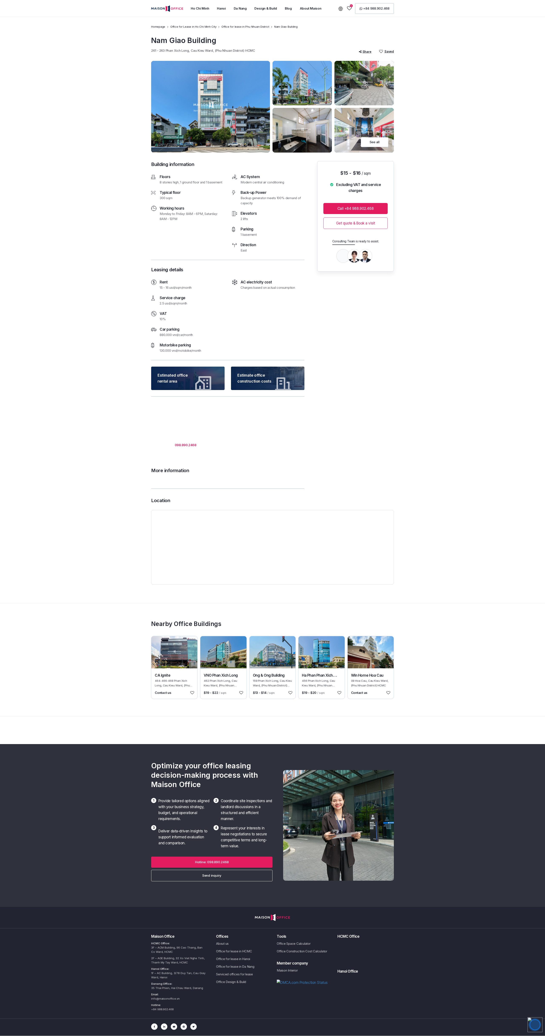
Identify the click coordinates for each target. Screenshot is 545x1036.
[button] (200, 8)
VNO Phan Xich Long (221, 675)
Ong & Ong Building (269, 675)
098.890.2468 (185, 445)
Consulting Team (343, 241)
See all (375, 142)
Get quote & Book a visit (355, 223)
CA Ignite (162, 675)
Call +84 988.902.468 (355, 208)
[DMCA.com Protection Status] (302, 982)
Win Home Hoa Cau (367, 675)
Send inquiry (211, 875)
